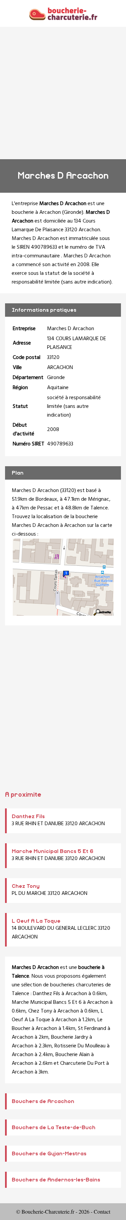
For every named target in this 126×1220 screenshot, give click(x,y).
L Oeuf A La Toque (36, 921)
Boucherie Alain (72, 1054)
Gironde (73, 212)
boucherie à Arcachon (36, 212)
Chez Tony (26, 886)
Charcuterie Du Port (82, 1063)
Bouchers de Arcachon (43, 1101)
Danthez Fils (28, 816)
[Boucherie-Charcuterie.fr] (63, 13)
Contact (102, 1211)
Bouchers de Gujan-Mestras (49, 1153)
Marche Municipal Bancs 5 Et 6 (52, 851)
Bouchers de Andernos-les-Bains (56, 1179)
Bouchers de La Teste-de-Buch (53, 1127)
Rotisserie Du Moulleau (80, 1046)
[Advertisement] (63, 93)
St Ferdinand (92, 1028)
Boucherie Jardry (69, 1037)
